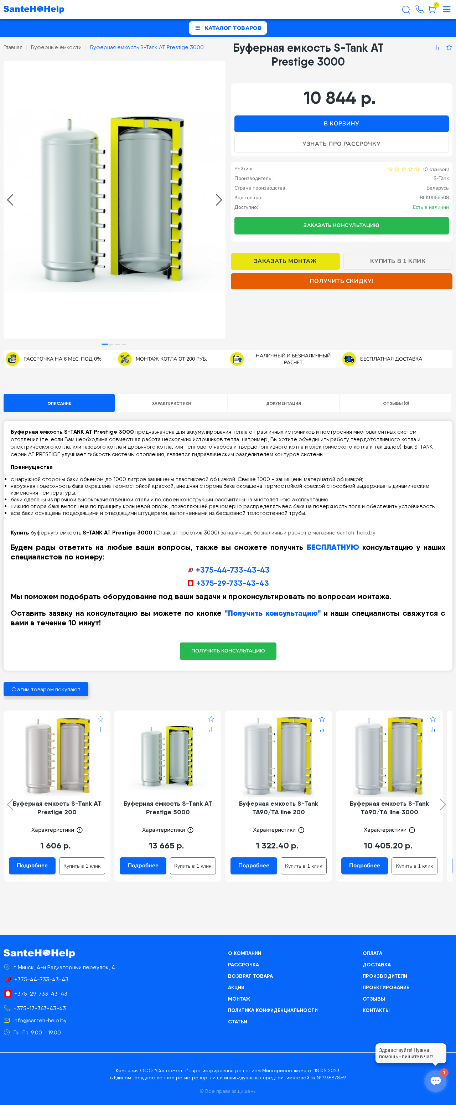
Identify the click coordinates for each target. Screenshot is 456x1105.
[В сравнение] (437, 47)
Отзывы (374, 999)
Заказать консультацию (342, 225)
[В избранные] (447, 47)
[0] (432, 12)
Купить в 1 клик (397, 261)
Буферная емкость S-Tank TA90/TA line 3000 (389, 807)
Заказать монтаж (285, 261)
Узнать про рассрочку (341, 144)
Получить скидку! (341, 281)
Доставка (377, 964)
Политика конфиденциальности (273, 1010)
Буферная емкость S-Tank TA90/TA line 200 (278, 807)
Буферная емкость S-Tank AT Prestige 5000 (168, 807)
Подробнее (32, 865)
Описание (59, 403)
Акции (236, 987)
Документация (283, 403)
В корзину (341, 124)
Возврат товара (250, 976)
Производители (385, 976)
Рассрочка (243, 964)
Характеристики (171, 403)
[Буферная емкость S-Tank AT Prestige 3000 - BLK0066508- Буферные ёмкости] (115, 200)
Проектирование (386, 987)
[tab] (105, 344)
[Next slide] (219, 200)
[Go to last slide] (10, 200)
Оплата (372, 953)
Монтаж (239, 999)
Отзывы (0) (396, 403)
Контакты (376, 1010)
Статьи (237, 1021)
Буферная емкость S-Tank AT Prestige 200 (57, 807)
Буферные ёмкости (56, 47)
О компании (244, 953)
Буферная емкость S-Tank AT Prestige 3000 (147, 47)
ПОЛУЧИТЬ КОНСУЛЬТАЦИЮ (228, 650)
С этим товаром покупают (46, 689)
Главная (13, 47)
